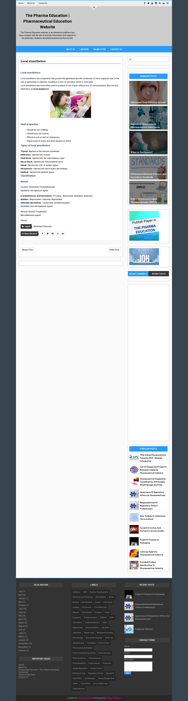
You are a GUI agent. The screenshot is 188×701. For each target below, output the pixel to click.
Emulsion (98, 612)
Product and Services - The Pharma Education (39, 670)
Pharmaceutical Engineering (84, 653)
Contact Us (42, 3)
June (21, 612)
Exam (107, 612)
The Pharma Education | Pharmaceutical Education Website (47, 21)
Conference (86, 607)
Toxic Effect (85, 683)
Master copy (89, 633)
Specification (90, 678)
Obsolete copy (78, 643)
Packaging (91, 643)
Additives (76, 592)
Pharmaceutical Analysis (83, 648)
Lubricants (77, 633)
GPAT (111, 617)
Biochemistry (87, 602)
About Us (31, 3)
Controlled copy (100, 607)
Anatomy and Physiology (83, 597)
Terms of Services (27, 674)
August (22, 626)
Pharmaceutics (104, 653)
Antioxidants (101, 597)
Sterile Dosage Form (106, 678)
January (22, 598)
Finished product (90, 617)
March (21, 622)
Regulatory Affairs (95, 673)
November (23, 647)
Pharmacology (95, 658)
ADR (85, 592)
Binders (76, 602)
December (23, 643)
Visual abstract (79, 689)
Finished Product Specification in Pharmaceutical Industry (151, 565)
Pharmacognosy (79, 658)
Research (110, 673)
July (20, 591)
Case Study (107, 602)
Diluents (76, 612)
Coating (76, 607)
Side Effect (77, 678)
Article (111, 597)
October (22, 605)
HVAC (105, 622)
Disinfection (87, 612)
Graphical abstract (92, 622)
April (21, 595)
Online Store (99, 49)
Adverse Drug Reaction (99, 592)
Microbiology (78, 638)
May (20, 616)
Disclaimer (23, 672)
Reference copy (79, 673)
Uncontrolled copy (100, 683)
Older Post (114, 250)
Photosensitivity (79, 663)
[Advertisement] (122, 27)
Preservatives (94, 663)
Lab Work (84, 49)
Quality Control (96, 668)
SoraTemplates (84, 698)
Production (107, 663)
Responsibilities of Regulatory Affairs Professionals (149, 505)
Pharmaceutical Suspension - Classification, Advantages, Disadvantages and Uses (153, 482)
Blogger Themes (113, 698)
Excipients (77, 617)
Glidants (103, 617)
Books (97, 602)
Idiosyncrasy (78, 628)
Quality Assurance (80, 668)
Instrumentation (92, 628)
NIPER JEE (109, 638)
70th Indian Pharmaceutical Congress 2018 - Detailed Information (153, 458)
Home (21, 3)
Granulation (77, 622)
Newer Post (27, 250)
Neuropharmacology (94, 638)
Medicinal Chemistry (43, 226)
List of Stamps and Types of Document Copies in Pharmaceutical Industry (153, 470)
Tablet (75, 683)
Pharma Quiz (103, 643)
